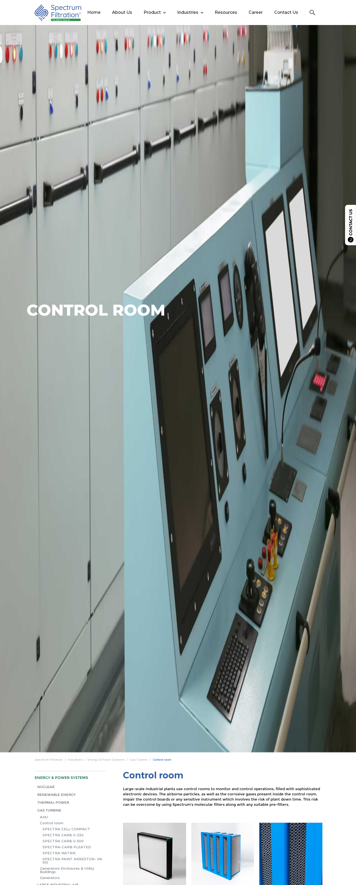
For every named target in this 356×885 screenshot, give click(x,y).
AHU (44, 817)
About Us (122, 12)
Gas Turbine (139, 759)
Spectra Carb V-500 (63, 841)
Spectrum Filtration (49, 759)
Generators (50, 878)
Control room (162, 759)
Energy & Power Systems (106, 759)
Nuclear (45, 787)
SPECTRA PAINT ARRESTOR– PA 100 (72, 860)
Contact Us (286, 12)
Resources (226, 12)
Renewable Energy (56, 794)
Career (256, 12)
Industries (75, 759)
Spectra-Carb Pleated (66, 847)
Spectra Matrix (59, 853)
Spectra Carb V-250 (63, 835)
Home (94, 12)
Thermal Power (53, 802)
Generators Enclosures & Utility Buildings (67, 870)
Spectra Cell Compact (66, 829)
